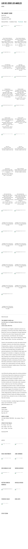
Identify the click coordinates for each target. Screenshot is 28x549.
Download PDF (4, 431)
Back (25, 21)
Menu (2, 6)
